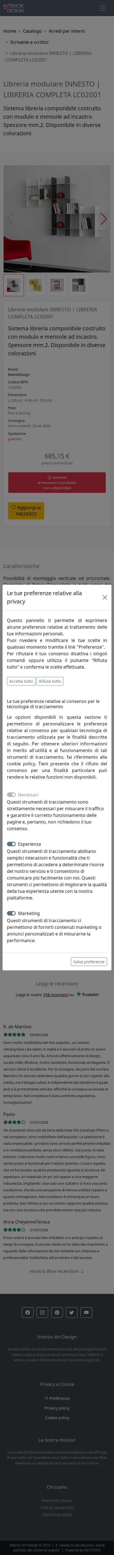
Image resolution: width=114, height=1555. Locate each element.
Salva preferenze (89, 961)
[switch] (11, 844)
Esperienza (29, 844)
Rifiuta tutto (50, 681)
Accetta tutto (21, 681)
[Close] (104, 597)
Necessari (28, 795)
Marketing (29, 913)
